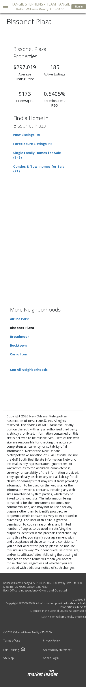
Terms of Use (11, 640)
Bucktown (18, 345)
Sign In (79, 6)
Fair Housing (11, 650)
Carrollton (18, 354)
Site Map (8, 658)
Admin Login (51, 658)
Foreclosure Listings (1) (32, 143)
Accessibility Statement (57, 650)
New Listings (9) (26, 134)
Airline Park (19, 319)
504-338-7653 (39, 587)
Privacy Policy (51, 640)
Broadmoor (19, 336)
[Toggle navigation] (5, 6)
